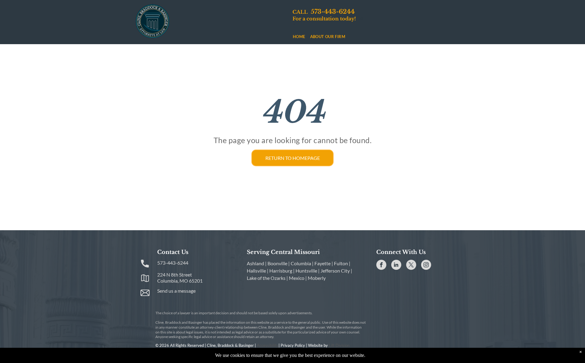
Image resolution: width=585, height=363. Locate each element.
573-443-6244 (172, 263)
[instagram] (426, 265)
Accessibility (267, 345)
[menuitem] (299, 36)
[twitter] (411, 265)
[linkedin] (396, 265)
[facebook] (381, 265)
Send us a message (176, 291)
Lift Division (339, 345)
